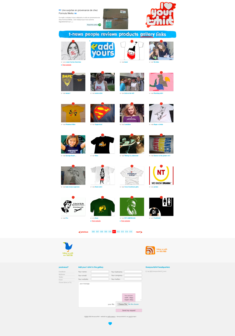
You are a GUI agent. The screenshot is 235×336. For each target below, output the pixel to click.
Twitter (61, 277)
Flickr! (61, 280)
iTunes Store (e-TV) (65, 282)
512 (118, 231)
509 (106, 231)
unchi (130, 316)
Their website (66, 64)
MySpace (62, 274)
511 (114, 231)
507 (97, 231)
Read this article (92, 25)
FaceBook (62, 272)
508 (101, 231)
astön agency (111, 316)
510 (110, 231)
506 (93, 231)
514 (126, 231)
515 (130, 231)
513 (122, 231)
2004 (86, 316)
